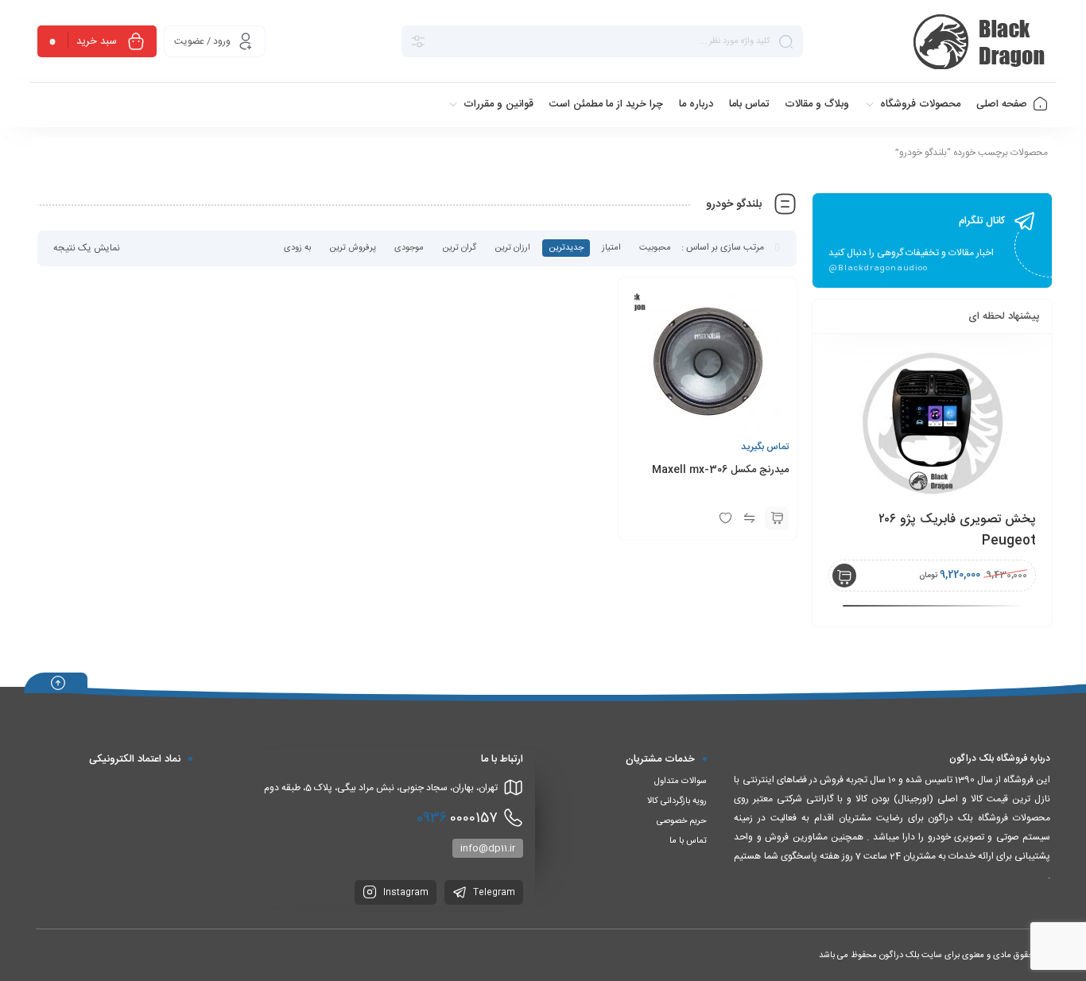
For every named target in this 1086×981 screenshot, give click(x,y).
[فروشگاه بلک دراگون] (981, 41)
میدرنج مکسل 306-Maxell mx (720, 470)
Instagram (405, 893)
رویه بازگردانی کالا (677, 801)
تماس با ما (688, 841)
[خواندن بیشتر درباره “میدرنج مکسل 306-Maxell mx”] (777, 518)
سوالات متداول (680, 781)
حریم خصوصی (682, 821)
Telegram (493, 893)
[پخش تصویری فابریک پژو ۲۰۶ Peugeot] (932, 423)
